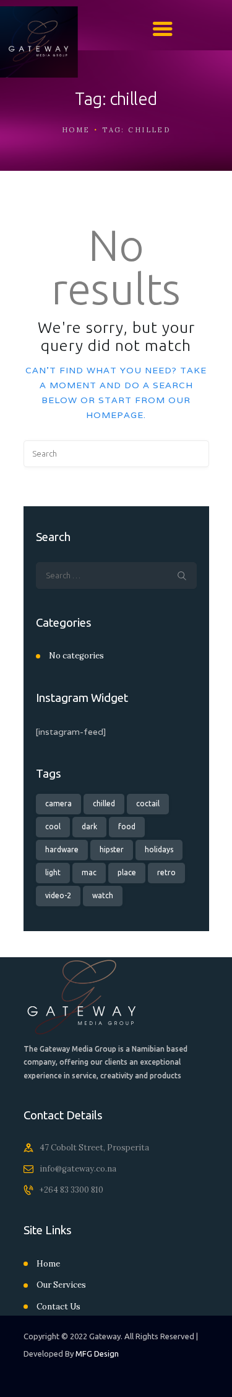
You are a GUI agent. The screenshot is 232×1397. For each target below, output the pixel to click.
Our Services (61, 1285)
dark (89, 826)
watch (102, 895)
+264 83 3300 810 (71, 1190)
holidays (159, 849)
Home (76, 129)
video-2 (58, 895)
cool (53, 826)
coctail (148, 803)
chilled (104, 803)
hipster (112, 849)
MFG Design (97, 1353)
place (127, 872)
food (126, 826)
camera (58, 803)
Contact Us (58, 1306)
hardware (62, 849)
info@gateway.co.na (78, 1168)
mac (89, 872)
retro (166, 872)
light (53, 872)
